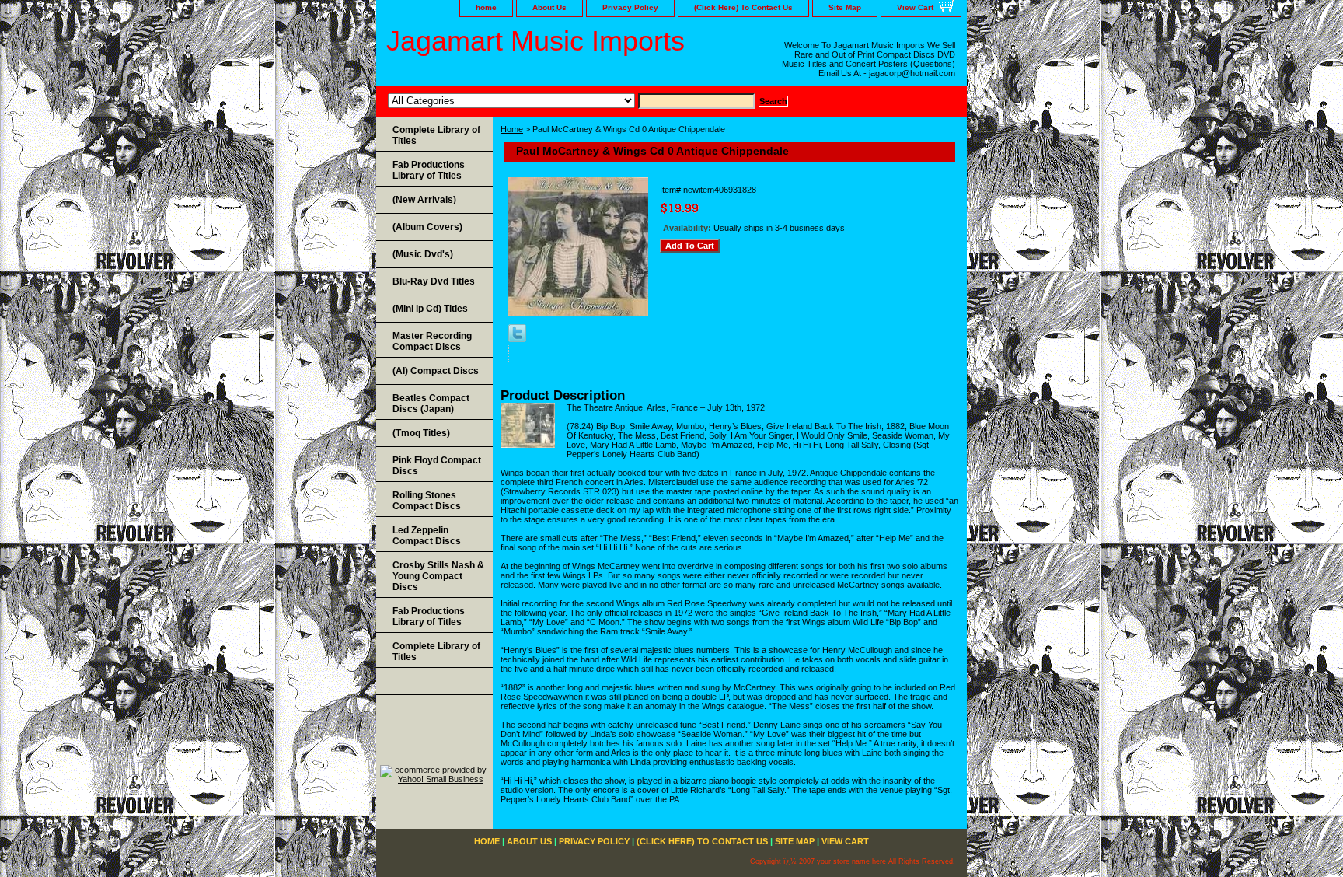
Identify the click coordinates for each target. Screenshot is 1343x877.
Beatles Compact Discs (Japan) (430, 403)
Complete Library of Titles (436, 135)
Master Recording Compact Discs (432, 341)
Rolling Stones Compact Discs (426, 501)
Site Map (844, 7)
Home (512, 129)
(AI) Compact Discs (435, 370)
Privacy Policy (630, 7)
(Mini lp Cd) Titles (430, 308)
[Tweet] (517, 339)
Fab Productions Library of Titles (428, 170)
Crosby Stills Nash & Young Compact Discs (438, 576)
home (486, 7)
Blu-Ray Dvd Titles (433, 281)
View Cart (915, 7)
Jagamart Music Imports (535, 41)
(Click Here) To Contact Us (743, 7)
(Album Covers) (427, 227)
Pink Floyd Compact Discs (436, 466)
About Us (549, 7)
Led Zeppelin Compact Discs (426, 536)
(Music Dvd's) (422, 254)
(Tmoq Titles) (421, 433)
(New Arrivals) (424, 199)
